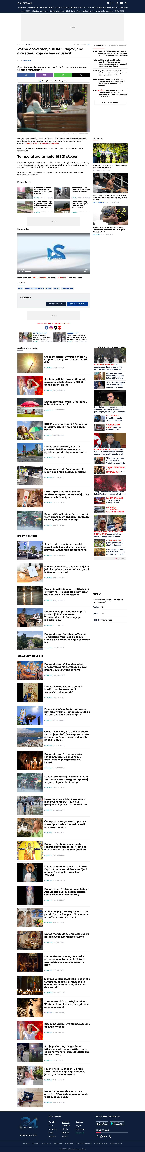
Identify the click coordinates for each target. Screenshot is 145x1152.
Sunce (48, 288)
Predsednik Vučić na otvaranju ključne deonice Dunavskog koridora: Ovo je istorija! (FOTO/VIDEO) (113, 93)
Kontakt (36, 1143)
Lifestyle (90, 7)
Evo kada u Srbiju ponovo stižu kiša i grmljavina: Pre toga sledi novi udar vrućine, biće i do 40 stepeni (66, 592)
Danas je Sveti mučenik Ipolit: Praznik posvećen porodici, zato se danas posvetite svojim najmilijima (65, 847)
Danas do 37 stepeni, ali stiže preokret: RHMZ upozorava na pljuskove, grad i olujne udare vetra (65, 449)
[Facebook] (112, 3)
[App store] (102, 1123)
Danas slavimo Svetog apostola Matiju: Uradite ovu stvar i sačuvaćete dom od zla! (63, 689)
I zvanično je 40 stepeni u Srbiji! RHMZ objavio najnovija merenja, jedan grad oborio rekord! (42, 337)
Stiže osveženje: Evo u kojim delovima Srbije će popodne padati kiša (77, 337)
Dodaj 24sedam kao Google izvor (55, 81)
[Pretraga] (108, 3)
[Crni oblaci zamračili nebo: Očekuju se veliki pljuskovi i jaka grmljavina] (25, 193)
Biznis (98, 7)
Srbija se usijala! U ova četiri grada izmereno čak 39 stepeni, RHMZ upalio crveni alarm (65, 382)
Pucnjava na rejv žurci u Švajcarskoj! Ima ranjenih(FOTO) (110, 166)
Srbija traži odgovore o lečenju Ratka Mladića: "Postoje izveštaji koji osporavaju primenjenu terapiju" (111, 83)
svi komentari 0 (56, 304)
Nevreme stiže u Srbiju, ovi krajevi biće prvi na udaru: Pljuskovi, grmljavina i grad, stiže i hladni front (66, 802)
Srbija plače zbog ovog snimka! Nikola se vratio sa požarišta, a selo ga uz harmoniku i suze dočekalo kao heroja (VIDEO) (66, 1050)
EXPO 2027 (119, 11)
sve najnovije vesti (110, 103)
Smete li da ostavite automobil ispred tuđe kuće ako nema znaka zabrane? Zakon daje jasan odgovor (65, 547)
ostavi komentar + (77, 304)
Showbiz (59, 7)
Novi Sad (79, 1133)
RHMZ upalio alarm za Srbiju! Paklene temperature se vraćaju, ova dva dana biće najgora (66, 494)
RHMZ (20, 288)
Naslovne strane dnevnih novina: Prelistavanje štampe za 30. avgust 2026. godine (109, 230)
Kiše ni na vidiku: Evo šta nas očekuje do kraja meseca (67, 1025)
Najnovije (22, 7)
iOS (34, 277)
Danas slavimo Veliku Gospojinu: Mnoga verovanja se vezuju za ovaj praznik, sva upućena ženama (65, 667)
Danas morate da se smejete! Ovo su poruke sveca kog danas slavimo (66, 935)
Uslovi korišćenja (100, 1143)
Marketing (58, 1143)
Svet (66, 7)
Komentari (122, 45)
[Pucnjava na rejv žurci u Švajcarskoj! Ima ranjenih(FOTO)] (110, 153)
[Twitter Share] (81, 75)
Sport (50, 7)
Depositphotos (116, 1143)
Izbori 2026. (25, 11)
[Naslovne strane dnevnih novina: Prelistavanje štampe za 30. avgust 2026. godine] (110, 215)
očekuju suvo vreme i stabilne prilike (42, 143)
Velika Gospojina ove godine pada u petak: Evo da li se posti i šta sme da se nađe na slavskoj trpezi (66, 914)
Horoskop (123, 7)
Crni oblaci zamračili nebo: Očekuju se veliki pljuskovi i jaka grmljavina (43, 190)
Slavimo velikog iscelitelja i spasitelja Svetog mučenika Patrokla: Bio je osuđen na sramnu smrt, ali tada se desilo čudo (67, 983)
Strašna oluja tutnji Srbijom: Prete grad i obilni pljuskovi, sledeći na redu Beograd (80, 205)
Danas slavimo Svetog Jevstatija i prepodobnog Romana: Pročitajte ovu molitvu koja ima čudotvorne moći (64, 960)
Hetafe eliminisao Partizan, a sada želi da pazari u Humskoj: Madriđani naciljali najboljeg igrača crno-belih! (113, 53)
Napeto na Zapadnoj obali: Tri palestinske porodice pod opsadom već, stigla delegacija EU (112, 73)
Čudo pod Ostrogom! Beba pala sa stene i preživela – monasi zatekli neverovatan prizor (65, 824)
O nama (26, 1143)
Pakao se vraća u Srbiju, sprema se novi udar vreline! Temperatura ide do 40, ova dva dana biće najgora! (67, 712)
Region (78, 1125)
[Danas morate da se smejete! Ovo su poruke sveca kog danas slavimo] (30, 940)
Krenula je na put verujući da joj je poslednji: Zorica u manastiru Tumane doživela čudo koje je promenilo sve (65, 615)
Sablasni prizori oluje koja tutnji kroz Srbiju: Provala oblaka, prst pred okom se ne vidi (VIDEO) (43, 205)
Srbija (114, 7)
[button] (54, 254)
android (42, 277)
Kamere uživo (33, 7)
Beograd (79, 1122)
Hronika (73, 7)
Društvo (82, 7)
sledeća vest (72, 333)
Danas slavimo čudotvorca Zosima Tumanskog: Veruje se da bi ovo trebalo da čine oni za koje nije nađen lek (67, 638)
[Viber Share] (44, 75)
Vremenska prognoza (104, 11)
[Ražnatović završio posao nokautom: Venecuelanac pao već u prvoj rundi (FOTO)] (110, 183)
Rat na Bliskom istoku (85, 11)
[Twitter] (125, 3)
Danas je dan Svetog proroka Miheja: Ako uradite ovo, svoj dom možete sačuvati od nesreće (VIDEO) (66, 892)
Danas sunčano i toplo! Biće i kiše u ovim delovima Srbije (65, 403)
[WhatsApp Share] (63, 75)
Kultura (106, 7)
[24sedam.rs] (24, 3)
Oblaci (56, 288)
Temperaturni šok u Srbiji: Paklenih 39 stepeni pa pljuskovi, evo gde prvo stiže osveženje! (66, 1004)
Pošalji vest (69, 1143)
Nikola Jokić (70, 11)
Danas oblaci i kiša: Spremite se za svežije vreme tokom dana (81, 190)
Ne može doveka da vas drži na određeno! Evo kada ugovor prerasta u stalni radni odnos (66, 1094)
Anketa (97, 593)
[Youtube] (59, 328)
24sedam (62, 277)
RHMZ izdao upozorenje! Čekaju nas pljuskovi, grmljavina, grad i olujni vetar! (66, 427)
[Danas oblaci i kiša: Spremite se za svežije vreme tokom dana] (62, 193)
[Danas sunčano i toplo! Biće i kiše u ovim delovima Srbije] (30, 408)
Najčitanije (110, 45)
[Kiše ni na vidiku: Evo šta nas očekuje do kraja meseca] (30, 1030)
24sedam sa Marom (40, 11)
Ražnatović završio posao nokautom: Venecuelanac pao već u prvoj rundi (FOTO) (110, 197)
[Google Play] (117, 1123)
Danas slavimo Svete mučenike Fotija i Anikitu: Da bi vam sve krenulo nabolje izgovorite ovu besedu (63, 758)
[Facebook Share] (26, 75)
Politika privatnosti (84, 1143)
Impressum (46, 1143)
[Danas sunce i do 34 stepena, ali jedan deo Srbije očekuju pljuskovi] (30, 475)
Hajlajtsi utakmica (56, 11)
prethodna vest (40, 333)
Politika (43, 7)
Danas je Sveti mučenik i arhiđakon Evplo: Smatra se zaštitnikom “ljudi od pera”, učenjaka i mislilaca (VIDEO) (65, 870)
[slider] (53, 269)
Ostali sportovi (99, 202)
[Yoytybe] (121, 3)
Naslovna (20, 44)
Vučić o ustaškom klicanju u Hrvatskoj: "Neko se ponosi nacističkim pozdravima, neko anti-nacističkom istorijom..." (112, 63)
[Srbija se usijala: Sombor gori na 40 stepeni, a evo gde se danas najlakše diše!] (30, 363)
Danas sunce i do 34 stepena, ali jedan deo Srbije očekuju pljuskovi (65, 470)
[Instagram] (117, 3)
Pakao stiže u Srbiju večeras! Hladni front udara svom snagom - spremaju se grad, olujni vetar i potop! (66, 517)
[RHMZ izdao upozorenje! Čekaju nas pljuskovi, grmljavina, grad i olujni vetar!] (30, 430)
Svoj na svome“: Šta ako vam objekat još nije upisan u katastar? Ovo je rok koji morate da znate (66, 569)
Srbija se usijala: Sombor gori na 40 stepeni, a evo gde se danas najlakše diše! (66, 359)
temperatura (67, 288)
